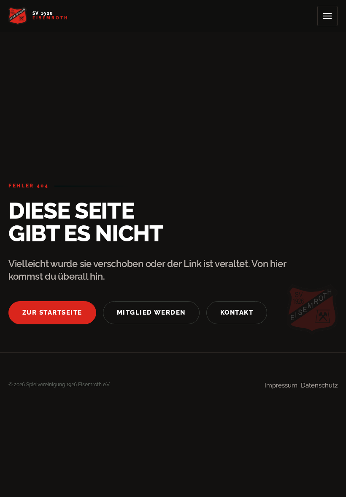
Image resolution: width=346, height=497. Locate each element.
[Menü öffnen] (327, 16)
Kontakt (236, 312)
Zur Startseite (52, 312)
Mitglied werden (151, 312)
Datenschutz (319, 385)
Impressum (281, 385)
